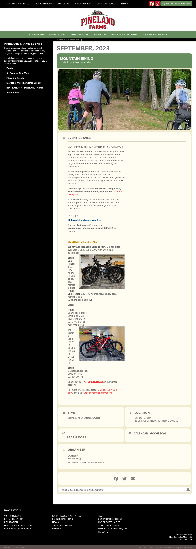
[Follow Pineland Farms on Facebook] (151, 3)
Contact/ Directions (110, 519)
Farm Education (79, 34)
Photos (56, 528)
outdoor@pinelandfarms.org (97, 392)
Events (60, 40)
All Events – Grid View (17, 73)
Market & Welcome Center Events (23, 83)
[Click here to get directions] (188, 489)
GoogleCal (158, 433)
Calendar (141, 433)
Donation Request (109, 525)
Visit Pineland (36, 34)
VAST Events (12, 92)
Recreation (100, 34)
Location (142, 412)
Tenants (124, 4)
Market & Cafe (57, 34)
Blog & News (63, 4)
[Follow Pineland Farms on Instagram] (157, 3)
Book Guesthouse (106, 4)
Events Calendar (43, 4)
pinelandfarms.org (171, 548)
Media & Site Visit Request (113, 528)
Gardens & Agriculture (124, 34)
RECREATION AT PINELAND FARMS (24, 88)
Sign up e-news (176, 3)
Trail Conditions (83, 4)
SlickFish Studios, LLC (20, 548)
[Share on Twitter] (124, 478)
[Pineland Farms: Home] (98, 19)
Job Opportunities (109, 522)
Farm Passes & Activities (17, 4)
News (55, 522)
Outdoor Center (142, 418)
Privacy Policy (186, 548)
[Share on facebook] (116, 478)
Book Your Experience (155, 34)
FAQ (100, 516)
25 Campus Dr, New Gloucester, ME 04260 (156, 420)
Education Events (15, 78)
